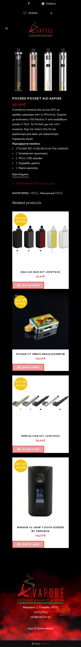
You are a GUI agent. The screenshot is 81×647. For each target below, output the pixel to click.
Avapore (45, 643)
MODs (34, 193)
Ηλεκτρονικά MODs (51, 193)
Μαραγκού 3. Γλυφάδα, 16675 (40, 607)
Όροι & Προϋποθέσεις (41, 628)
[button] (33, 184)
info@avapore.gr (40, 616)
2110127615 (40, 612)
